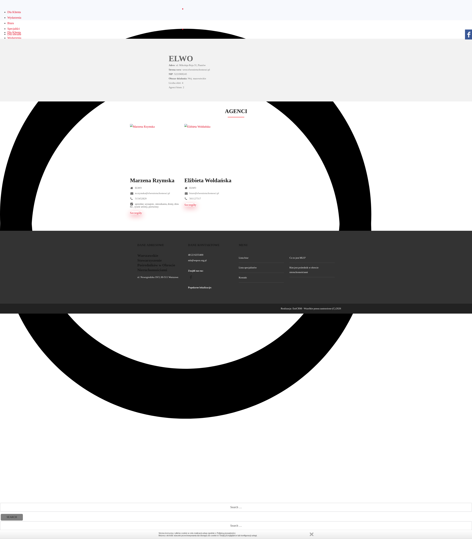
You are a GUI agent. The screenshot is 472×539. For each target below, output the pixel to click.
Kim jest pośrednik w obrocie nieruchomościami (304, 269)
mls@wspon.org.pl (197, 260)
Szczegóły (136, 213)
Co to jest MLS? (297, 257)
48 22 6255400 (195, 254)
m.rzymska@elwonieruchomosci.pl (152, 193)
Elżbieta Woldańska (207, 180)
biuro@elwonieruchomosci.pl (204, 193)
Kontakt (243, 277)
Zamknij (311, 534)
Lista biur (243, 257)
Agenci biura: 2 (176, 87)
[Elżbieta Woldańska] (208, 148)
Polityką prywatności (226, 533)
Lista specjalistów (248, 267)
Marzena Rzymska (152, 180)
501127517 (195, 198)
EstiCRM (297, 308)
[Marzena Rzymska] (154, 148)
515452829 (140, 198)
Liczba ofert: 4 (176, 83)
